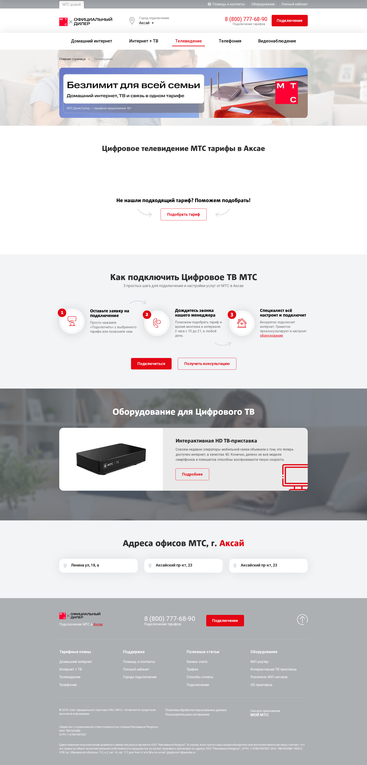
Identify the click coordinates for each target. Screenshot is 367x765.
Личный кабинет (294, 4)
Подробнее (192, 474)
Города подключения (140, 677)
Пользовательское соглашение (187, 714)
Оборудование (263, 4)
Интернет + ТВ (70, 669)
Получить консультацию (207, 363)
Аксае (98, 624)
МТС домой (71, 5)
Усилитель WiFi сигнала (268, 677)
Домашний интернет (75, 662)
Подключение (289, 20)
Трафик (192, 669)
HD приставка (261, 685)
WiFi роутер (259, 662)
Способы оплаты (200, 677)
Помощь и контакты (229, 4)
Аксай (144, 23)
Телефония (68, 685)
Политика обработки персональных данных (196, 710)
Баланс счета (197, 662)
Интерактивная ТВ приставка (273, 669)
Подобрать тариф (183, 214)
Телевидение (69, 677)
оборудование (271, 336)
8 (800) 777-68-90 (245, 19)
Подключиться (151, 363)
